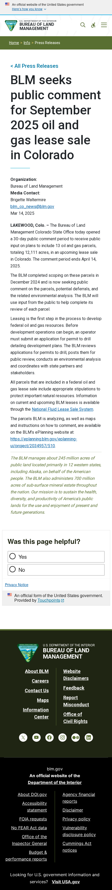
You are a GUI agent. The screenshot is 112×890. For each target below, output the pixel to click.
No (21, 569)
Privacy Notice (16, 584)
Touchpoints (49, 600)
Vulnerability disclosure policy (79, 831)
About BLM (37, 671)
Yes (22, 556)
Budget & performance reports (26, 856)
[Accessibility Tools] (93, 25)
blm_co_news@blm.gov (32, 206)
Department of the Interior (55, 782)
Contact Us (37, 690)
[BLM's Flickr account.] (75, 737)
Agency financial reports (79, 798)
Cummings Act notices (77, 847)
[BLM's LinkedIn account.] (89, 737)
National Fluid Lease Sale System (62, 409)
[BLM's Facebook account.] (49, 737)
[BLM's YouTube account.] (36, 737)
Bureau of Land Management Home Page (42, 26)
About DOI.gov (32, 794)
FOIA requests (33, 818)
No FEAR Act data (29, 827)
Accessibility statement (34, 807)
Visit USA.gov (66, 881)
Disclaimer (73, 810)
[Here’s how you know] (56, 7)
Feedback (73, 688)
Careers (40, 681)
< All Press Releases (34, 66)
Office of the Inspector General (29, 840)
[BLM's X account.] (23, 737)
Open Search (82, 25)
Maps (43, 700)
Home (14, 43)
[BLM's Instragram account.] (62, 737)
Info (27, 43)
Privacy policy (76, 818)
